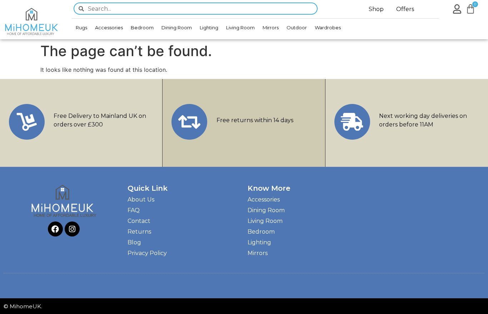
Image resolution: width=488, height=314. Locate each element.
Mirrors (271, 27)
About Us (141, 199)
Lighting (209, 27)
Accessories (109, 27)
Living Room (240, 27)
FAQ (134, 210)
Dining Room (176, 27)
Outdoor (297, 27)
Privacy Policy (147, 253)
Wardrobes (328, 27)
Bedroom (142, 27)
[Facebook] (55, 228)
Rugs (81, 27)
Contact (139, 221)
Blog (134, 242)
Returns (139, 231)
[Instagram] (72, 228)
